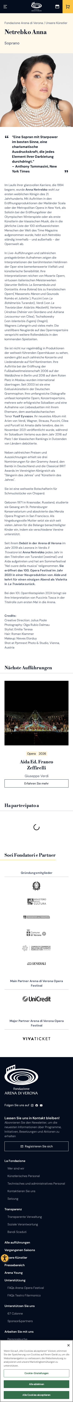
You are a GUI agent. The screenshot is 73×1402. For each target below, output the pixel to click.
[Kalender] (57, 6)
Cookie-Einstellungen (37, 1373)
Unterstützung (14, 1280)
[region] (36, 1371)
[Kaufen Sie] (68, 6)
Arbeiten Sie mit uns (19, 1332)
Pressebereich (14, 1265)
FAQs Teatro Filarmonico (24, 1295)
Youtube (41, 1105)
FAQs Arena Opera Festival (25, 1288)
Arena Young (13, 1273)
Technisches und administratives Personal (36, 1184)
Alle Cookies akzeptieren (36, 1395)
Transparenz (13, 1209)
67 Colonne (15, 1313)
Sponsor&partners (20, 1321)
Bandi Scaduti (17, 1232)
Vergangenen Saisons (19, 1250)
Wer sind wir (15, 1168)
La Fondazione (14, 1161)
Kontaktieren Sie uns (21, 1191)
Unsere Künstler (15, 1258)
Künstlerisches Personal (23, 1176)
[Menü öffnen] (5, 6)
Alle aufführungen (17, 1242)
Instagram (32, 1105)
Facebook (36, 1105)
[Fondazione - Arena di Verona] (36, 6)
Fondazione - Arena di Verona (21, 1080)
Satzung (12, 1199)
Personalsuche (17, 1339)
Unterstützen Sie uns (19, 1306)
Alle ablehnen (36, 1384)
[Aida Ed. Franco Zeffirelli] (36, 713)
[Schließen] (68, 1345)
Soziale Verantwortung (22, 1224)
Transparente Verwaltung (24, 1217)
